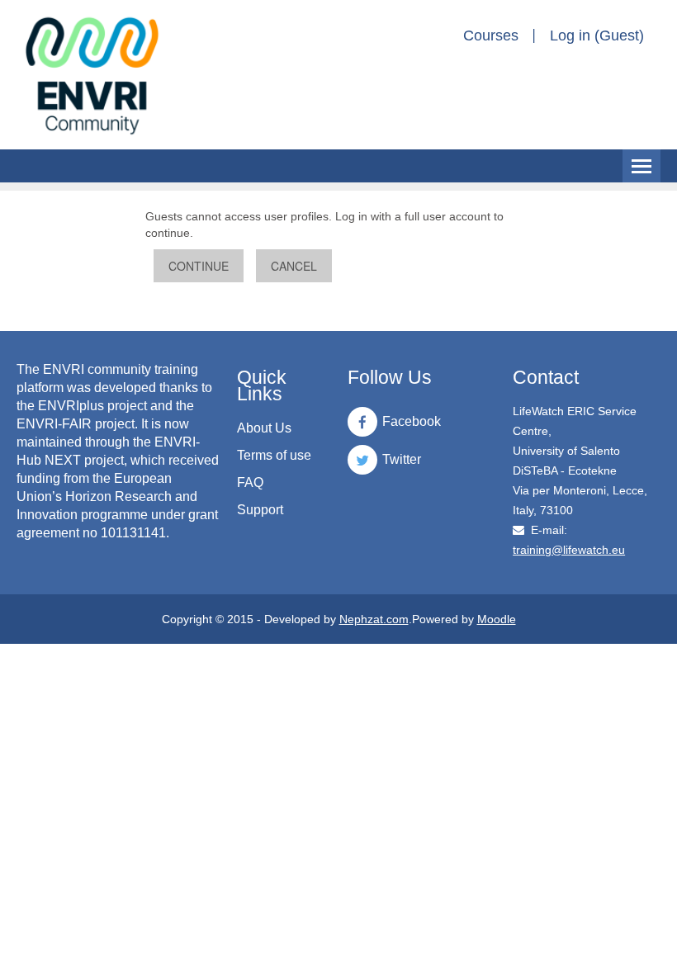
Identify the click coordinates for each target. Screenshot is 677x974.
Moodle (496, 619)
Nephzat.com (374, 619)
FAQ (250, 482)
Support (260, 510)
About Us (264, 428)
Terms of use (274, 455)
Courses (490, 35)
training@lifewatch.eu (569, 549)
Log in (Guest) (597, 35)
